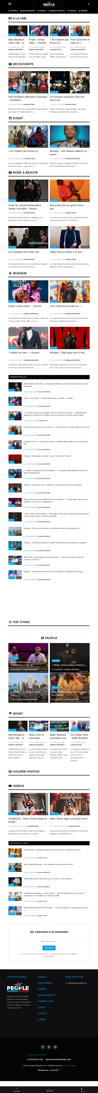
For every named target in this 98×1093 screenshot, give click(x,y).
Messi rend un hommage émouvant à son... (36, 737)
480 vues (11, 577)
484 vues (11, 563)
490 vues (54, 146)
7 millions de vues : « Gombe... (24, 352)
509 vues (56, 687)
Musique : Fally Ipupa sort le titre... (68, 352)
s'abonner (49, 948)
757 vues (11, 520)
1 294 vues (11, 884)
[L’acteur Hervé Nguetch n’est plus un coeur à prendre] (17, 30)
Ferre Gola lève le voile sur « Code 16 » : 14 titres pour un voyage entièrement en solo (56, 427)
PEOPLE (14, 11)
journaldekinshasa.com (59, 1059)
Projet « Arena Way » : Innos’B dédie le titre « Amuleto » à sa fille (48, 398)
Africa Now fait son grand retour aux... (67, 207)
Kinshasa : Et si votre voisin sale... (25, 693)
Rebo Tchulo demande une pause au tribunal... (69, 693)
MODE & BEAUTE (58, 11)
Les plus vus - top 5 (19, 843)
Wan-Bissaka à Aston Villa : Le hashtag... (16, 41)
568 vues (54, 730)
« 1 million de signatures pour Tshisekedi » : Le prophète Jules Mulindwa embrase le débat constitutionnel (56, 471)
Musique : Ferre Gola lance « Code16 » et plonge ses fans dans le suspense (53, 485)
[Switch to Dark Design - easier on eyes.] (82, 1088)
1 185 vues (54, 814)
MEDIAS (84, 11)
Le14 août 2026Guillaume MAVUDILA (24, 669)
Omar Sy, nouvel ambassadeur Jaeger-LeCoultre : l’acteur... (24, 207)
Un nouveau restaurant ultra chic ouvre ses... (67, 98)
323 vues (33, 35)
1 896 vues (11, 856)
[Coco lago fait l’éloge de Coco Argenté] (28, 82)
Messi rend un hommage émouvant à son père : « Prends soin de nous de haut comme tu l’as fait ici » (54, 558)
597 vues (12, 348)
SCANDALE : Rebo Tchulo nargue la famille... (27, 820)
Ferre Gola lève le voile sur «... (80, 41)
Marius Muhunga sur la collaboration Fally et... (22, 663)
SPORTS (72, 11)
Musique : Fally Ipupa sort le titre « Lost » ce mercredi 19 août (47, 456)
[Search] (89, 4)
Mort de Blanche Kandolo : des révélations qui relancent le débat (48, 864)
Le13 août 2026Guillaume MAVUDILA (24, 699)
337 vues (12, 247)
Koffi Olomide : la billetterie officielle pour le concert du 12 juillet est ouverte (52, 850)
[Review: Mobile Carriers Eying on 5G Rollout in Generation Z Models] (28, 658)
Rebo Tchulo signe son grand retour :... (69, 820)
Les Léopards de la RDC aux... (24, 252)
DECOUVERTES (28, 11)
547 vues (54, 348)
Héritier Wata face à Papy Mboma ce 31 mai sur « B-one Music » (48, 879)
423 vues (11, 476)
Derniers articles (18, 377)
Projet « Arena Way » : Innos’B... (38, 41)
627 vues (74, 730)
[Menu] (9, 4)
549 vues (54, 35)
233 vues (12, 35)
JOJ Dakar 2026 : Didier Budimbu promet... (79, 737)
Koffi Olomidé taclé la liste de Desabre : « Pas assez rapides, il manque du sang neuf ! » (56, 909)
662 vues (74, 35)
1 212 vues (12, 814)
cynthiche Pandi (29, 104)
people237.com (36, 1059)
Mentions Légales (70, 1065)
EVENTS (43, 11)
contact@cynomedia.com (77, 983)
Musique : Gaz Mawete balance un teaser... (68, 153)
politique (73, 954)
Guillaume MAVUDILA (72, 158)
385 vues (54, 200)
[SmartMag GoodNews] (49, 4)
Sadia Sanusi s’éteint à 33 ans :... (67, 252)
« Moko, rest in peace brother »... (69, 665)
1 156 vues (11, 913)
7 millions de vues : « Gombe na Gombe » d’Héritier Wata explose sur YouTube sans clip (56, 443)
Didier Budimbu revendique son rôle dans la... (58, 737)
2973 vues (12, 92)
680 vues (54, 247)
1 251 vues (11, 899)
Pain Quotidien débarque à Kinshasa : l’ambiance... (27, 98)
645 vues (11, 534)
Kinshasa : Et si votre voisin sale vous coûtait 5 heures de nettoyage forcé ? (52, 528)
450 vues (11, 491)
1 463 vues (11, 870)
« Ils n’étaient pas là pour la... (59, 41)
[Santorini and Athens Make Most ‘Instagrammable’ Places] (28, 804)
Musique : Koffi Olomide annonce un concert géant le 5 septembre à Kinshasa (53, 571)
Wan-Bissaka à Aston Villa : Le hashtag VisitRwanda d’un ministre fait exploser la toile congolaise (56, 385)
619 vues (12, 200)
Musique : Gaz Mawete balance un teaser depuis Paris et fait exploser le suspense (55, 543)
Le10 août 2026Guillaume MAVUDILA (65, 699)
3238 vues (54, 92)
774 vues (11, 505)
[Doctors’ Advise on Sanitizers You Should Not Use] (15, 386)
